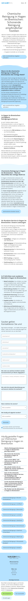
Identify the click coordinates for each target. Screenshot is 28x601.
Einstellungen (6, 598)
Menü (22, 3)
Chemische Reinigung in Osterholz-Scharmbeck (12, 531)
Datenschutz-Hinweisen (17, 588)
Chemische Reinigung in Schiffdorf (12, 504)
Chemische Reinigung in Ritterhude (12, 536)
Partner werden (14, 563)
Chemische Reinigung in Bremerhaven (13, 526)
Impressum (9, 590)
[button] (14, 449)
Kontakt (14, 574)
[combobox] (14, 407)
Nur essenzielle (20, 593)
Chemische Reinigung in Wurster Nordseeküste (12, 498)
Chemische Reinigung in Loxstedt (12, 515)
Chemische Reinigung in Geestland (12, 520)
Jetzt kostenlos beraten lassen (11, 211)
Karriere (14, 571)
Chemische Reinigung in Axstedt (12, 547)
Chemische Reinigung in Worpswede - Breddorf (13, 542)
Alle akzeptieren (7, 593)
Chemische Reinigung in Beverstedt (12, 509)
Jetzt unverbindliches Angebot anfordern (11, 57)
